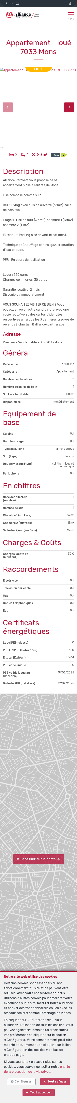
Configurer (23, 1081)
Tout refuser (57, 1081)
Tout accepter (40, 1092)
